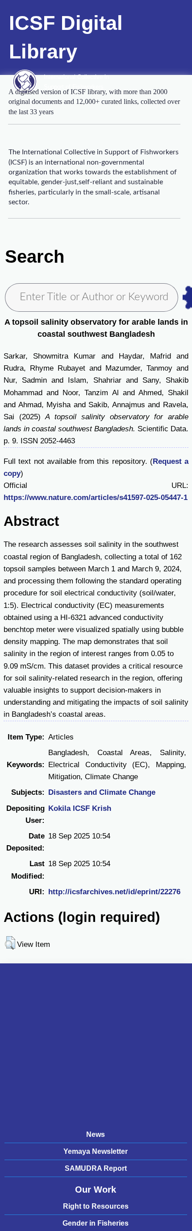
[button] (10, 943)
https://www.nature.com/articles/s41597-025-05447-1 (96, 497)
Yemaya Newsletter (95, 1151)
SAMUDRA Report (96, 1168)
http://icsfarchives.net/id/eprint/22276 (114, 892)
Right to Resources (96, 1206)
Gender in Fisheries (96, 1223)
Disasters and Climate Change (101, 792)
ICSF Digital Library (66, 37)
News (95, 1134)
